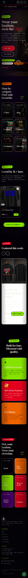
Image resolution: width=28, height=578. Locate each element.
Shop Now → (8, 41)
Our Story (7, 47)
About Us (4, 527)
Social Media (5, 535)
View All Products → (14, 218)
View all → (22, 91)
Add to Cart (17, 307)
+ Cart (16, 208)
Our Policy (5, 530)
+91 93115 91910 (6, 544)
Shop (3, 525)
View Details (8, 311)
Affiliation (5, 532)
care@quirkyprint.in (7, 542)
